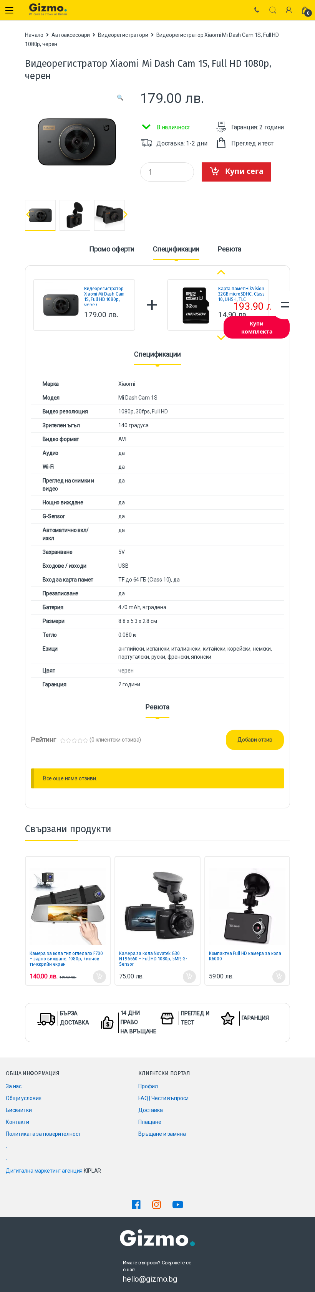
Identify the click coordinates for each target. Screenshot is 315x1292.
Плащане (149, 1122)
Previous (26, 214)
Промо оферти (111, 249)
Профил (148, 1086)
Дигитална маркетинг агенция (44, 1171)
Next (126, 214)
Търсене (273, 10)
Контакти (17, 1122)
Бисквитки (19, 1110)
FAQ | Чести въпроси (163, 1098)
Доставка (150, 1110)
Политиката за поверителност (43, 1134)
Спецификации (176, 249)
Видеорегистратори (123, 35)
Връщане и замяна (162, 1134)
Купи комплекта (256, 327)
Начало (34, 35)
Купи (99, 976)
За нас (14, 1086)
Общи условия (23, 1098)
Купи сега (244, 171)
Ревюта (229, 249)
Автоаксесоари (70, 35)
